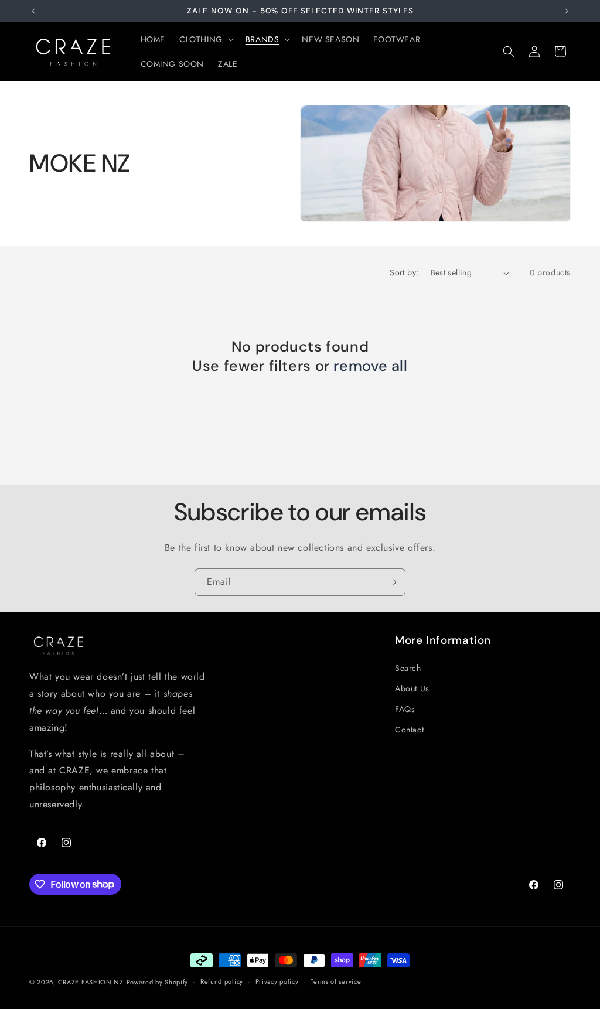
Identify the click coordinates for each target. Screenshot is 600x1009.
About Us (412, 688)
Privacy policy (277, 981)
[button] (205, 39)
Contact (409, 729)
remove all (370, 366)
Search (408, 668)
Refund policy (221, 981)
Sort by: (404, 272)
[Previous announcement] (33, 11)
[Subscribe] (392, 582)
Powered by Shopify (158, 982)
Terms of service (336, 981)
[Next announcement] (566, 11)
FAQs (405, 709)
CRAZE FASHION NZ (91, 982)
